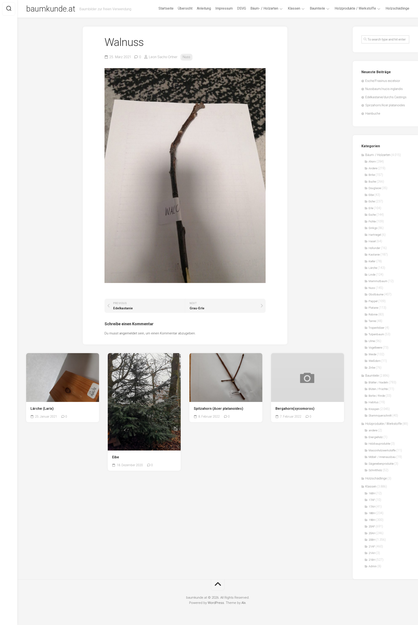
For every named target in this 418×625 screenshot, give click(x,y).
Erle (371, 208)
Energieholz (376, 437)
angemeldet (128, 333)
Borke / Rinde (377, 395)
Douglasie (375, 188)
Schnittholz (375, 470)
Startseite (166, 8)
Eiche (372, 201)
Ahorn (372, 161)
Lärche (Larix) (42, 409)
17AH (372, 506)
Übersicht (185, 8)
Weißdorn (375, 360)
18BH (372, 513)
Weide (372, 354)
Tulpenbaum (376, 334)
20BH (372, 539)
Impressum (224, 8)
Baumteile (317, 8)
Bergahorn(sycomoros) (294, 409)
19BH (372, 520)
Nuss (186, 57)
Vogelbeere (375, 347)
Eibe (115, 457)
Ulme (372, 341)
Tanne (372, 321)
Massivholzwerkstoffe (382, 450)
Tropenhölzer (376, 327)
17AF (372, 499)
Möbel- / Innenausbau (382, 457)
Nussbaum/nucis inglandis (384, 89)
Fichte (372, 221)
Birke (372, 174)
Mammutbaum (378, 281)
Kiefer (372, 261)
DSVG (241, 8)
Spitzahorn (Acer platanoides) (218, 409)
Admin (373, 566)
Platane (373, 307)
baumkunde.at (50, 9)
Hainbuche (372, 113)
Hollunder (374, 248)
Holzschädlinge (397, 8)
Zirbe (372, 367)
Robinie (373, 314)
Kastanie (374, 254)
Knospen (374, 409)
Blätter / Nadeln (378, 382)
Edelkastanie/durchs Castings (385, 97)
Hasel (372, 241)
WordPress (216, 603)
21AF (372, 546)
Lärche (373, 267)
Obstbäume (376, 294)
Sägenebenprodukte (381, 463)
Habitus (374, 402)
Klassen (294, 8)
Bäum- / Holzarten (264, 8)
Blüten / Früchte (378, 389)
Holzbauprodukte (379, 443)
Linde (372, 274)
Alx (243, 603)
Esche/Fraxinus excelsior (382, 81)
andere (373, 430)
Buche (372, 181)
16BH (372, 493)
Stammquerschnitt (380, 415)
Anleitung (204, 8)
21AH (372, 553)
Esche (372, 214)
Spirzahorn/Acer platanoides (385, 105)
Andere (373, 168)
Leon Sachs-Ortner (163, 57)
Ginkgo (373, 228)
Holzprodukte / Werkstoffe (355, 8)
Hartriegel (375, 234)
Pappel (373, 301)
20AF (372, 526)
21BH (372, 559)
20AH (372, 533)
